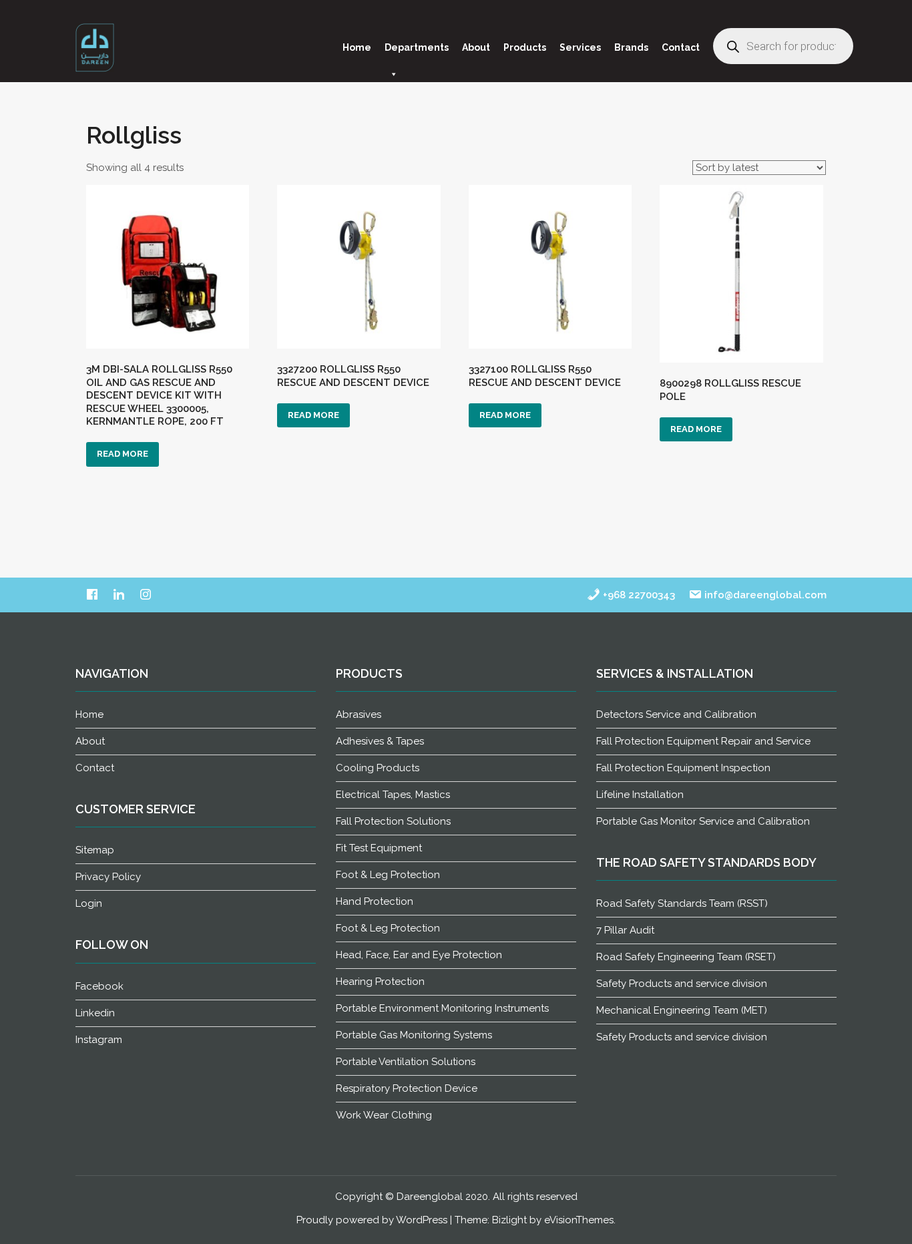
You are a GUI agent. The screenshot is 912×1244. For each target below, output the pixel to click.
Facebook (99, 986)
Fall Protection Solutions (393, 821)
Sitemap (94, 850)
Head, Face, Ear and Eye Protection (419, 955)
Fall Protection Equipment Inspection (683, 768)
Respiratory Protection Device (406, 1088)
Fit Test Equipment (379, 848)
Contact (681, 47)
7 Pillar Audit (625, 930)
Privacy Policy (108, 877)
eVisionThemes (579, 1220)
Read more (122, 454)
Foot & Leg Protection (388, 875)
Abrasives (358, 714)
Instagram (98, 1040)
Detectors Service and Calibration (676, 714)
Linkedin (95, 1013)
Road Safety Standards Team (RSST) (682, 903)
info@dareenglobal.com (764, 595)
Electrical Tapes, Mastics (393, 795)
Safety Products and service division (681, 984)
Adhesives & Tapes (380, 741)
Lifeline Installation (640, 795)
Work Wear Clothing (384, 1115)
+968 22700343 (637, 595)
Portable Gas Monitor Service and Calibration (703, 821)
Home (357, 47)
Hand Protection (374, 901)
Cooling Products (377, 768)
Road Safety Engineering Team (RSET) (686, 957)
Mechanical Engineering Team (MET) (681, 1010)
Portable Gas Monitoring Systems (414, 1035)
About (476, 47)
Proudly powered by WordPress (371, 1220)
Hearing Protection (380, 982)
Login (88, 903)
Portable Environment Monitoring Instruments (442, 1008)
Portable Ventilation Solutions (405, 1062)
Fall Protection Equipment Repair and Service (703, 741)
